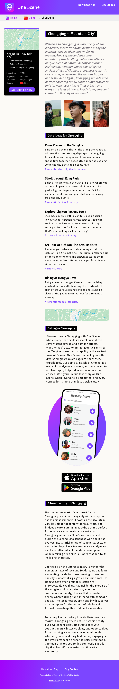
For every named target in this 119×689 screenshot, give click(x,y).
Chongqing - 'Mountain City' (19, 55)
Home (13, 17)
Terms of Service (60, 675)
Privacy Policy (45, 675)
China (32, 17)
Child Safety (74, 675)
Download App (86, 5)
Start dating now (21, 89)
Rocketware (54, 681)
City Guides (108, 5)
